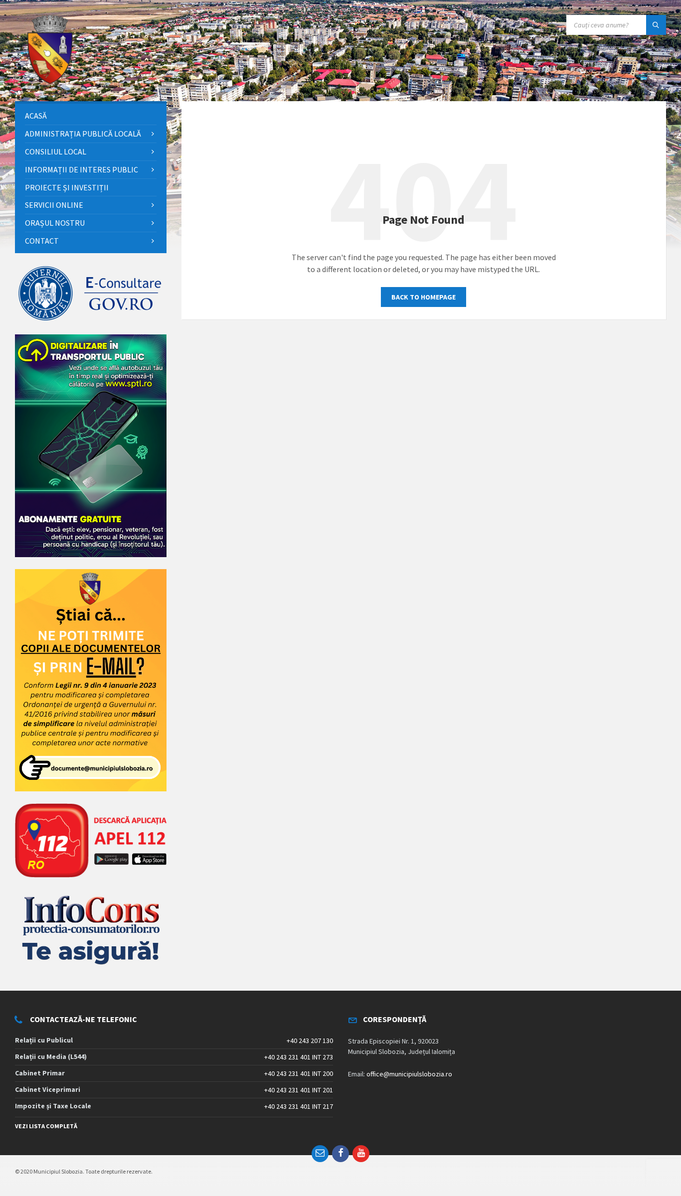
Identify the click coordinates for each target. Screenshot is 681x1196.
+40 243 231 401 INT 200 (298, 1073)
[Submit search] (656, 25)
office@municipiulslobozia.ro (409, 1073)
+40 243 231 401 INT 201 (298, 1089)
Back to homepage (423, 297)
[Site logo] (50, 82)
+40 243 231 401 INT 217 (298, 1106)
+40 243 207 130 (310, 1040)
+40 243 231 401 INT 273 (298, 1056)
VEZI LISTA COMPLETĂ (46, 1126)
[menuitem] (91, 116)
